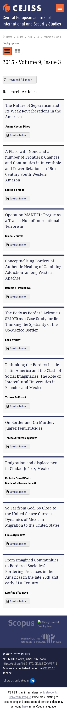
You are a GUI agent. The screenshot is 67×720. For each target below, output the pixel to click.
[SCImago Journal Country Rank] (50, 624)
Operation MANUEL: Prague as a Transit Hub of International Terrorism (33, 220)
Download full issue (20, 80)
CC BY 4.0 (49, 668)
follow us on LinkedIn (16, 680)
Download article (18, 135)
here (25, 706)
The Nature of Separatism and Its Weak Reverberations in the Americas (33, 111)
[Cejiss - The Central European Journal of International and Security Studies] (22, 8)
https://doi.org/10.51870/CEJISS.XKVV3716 (30, 663)
